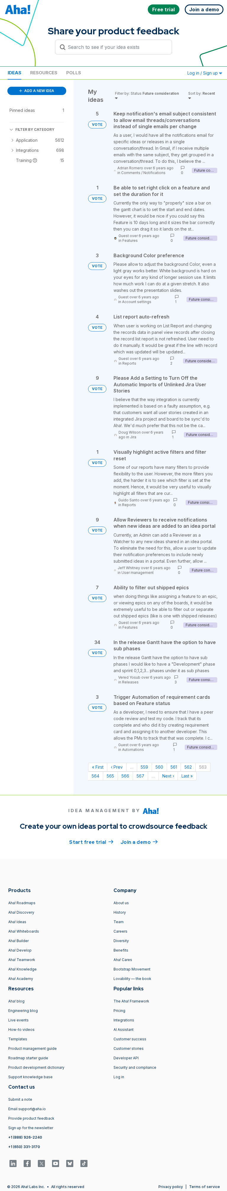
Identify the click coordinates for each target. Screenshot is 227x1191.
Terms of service (204, 1186)
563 (203, 767)
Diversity (121, 941)
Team (119, 922)
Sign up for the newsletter (30, 1128)
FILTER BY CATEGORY (34, 129)
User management (137, 572)
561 (174, 767)
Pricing (119, 1010)
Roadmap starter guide (28, 1058)
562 (188, 767)
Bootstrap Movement (132, 969)
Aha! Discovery (21, 912)
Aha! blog (16, 1001)
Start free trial (91, 842)
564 (95, 775)
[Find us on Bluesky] (69, 1163)
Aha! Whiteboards (23, 931)
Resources (43, 72)
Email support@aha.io (27, 1109)
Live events (18, 1020)
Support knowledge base (30, 1077)
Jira (133, 437)
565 (110, 775)
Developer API (126, 1058)
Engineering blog (23, 1010)
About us (121, 903)
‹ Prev (117, 767)
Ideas (14, 72)
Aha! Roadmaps (21, 903)
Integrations (124, 1020)
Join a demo (139, 842)
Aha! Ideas (17, 922)
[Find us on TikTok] (84, 1163)
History (120, 912)
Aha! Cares (123, 959)
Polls (73, 72)
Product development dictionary (36, 1067)
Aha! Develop (20, 950)
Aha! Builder (18, 941)
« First (97, 767)
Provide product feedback (31, 1118)
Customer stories (129, 1048)
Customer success (130, 1039)
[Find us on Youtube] (55, 1163)
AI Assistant (124, 1029)
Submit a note (20, 1099)
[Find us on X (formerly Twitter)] (41, 1163)
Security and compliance (135, 1067)
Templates (17, 1039)
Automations (133, 749)
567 (140, 775)
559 (144, 767)
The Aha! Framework (131, 1001)
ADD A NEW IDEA (38, 90)
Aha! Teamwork (21, 959)
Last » (187, 775)
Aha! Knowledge (22, 969)
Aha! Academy (20, 978)
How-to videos (21, 1029)
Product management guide (32, 1048)
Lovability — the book (132, 978)
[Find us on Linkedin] (13, 1163)
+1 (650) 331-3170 (24, 1147)
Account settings (136, 302)
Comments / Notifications (143, 172)
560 (159, 767)
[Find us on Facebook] (27, 1163)
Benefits (121, 950)
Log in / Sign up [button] (203, 72)
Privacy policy (170, 1186)
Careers (120, 931)
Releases (130, 682)
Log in (119, 1077)
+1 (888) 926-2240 (25, 1137)
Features (130, 240)
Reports (129, 363)
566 (125, 775)
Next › (168, 775)
